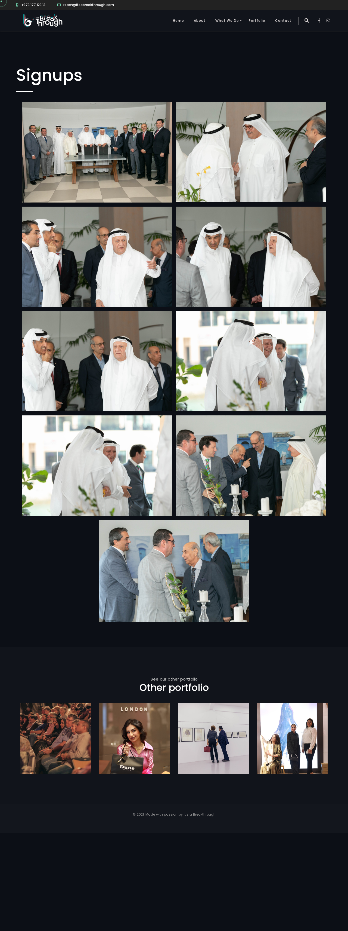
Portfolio (257, 20)
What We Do (227, 20)
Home (178, 20)
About (200, 20)
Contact (283, 20)
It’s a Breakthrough (200, 814)
